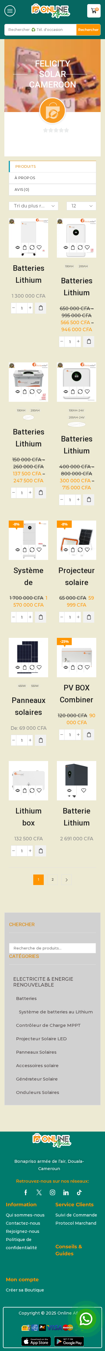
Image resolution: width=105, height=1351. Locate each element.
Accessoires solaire (37, 1065)
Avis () (22, 189)
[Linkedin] (66, 1192)
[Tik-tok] (79, 1192)
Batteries (26, 998)
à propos (25, 178)
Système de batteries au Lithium (56, 1012)
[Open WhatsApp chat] (86, 1319)
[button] (9, 10)
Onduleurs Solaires (37, 1092)
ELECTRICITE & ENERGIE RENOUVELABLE (43, 982)
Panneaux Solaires (36, 1052)
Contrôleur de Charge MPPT (48, 1025)
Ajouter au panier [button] (24, 247)
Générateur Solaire (37, 1079)
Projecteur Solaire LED (41, 1038)
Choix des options (72, 247)
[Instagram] (52, 1192)
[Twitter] (39, 1192)
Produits (25, 166)
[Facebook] (25, 1192)
